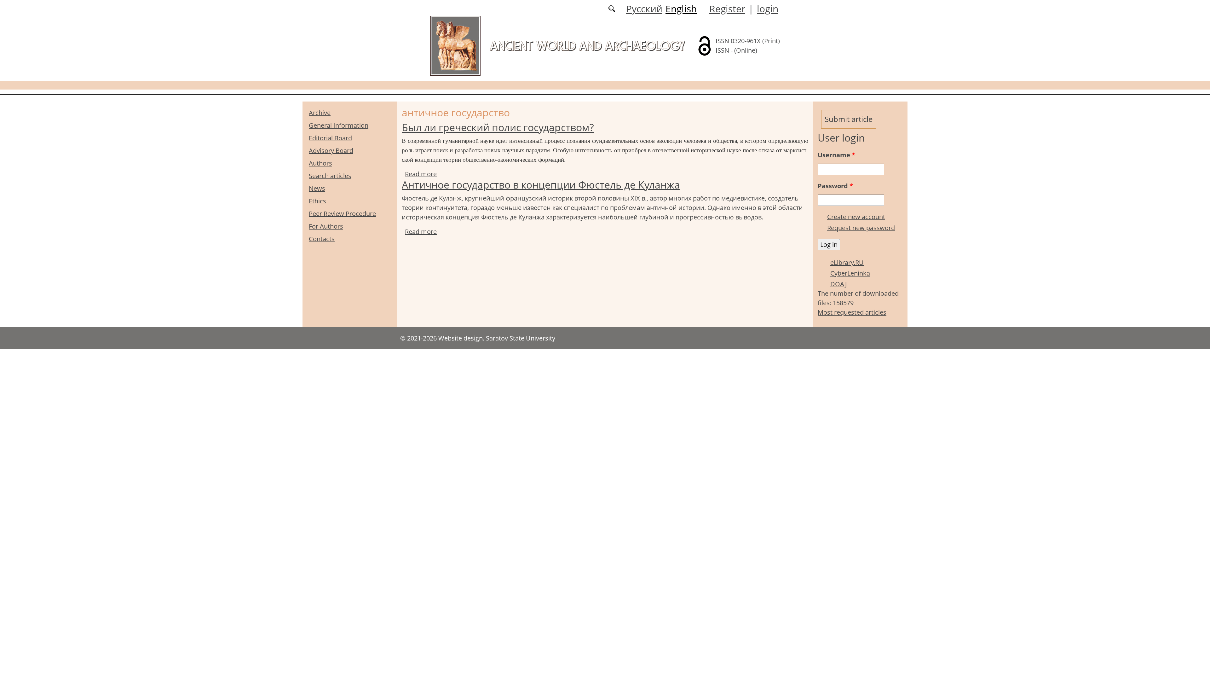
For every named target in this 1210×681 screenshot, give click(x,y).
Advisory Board (331, 150)
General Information (338, 125)
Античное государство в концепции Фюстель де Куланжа (541, 184)
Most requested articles (852, 312)
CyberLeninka (850, 273)
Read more (421, 174)
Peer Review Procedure (342, 213)
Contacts (322, 239)
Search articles (330, 176)
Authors (320, 163)
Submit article (849, 119)
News (317, 188)
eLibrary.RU (847, 262)
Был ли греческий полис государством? (498, 127)
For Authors (326, 226)
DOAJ (838, 284)
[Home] (455, 45)
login (767, 8)
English (681, 8)
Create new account (856, 216)
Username (836, 155)
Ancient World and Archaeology (587, 45)
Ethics (317, 201)
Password (835, 186)
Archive (320, 112)
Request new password (861, 228)
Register (727, 8)
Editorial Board (330, 138)
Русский (644, 8)
